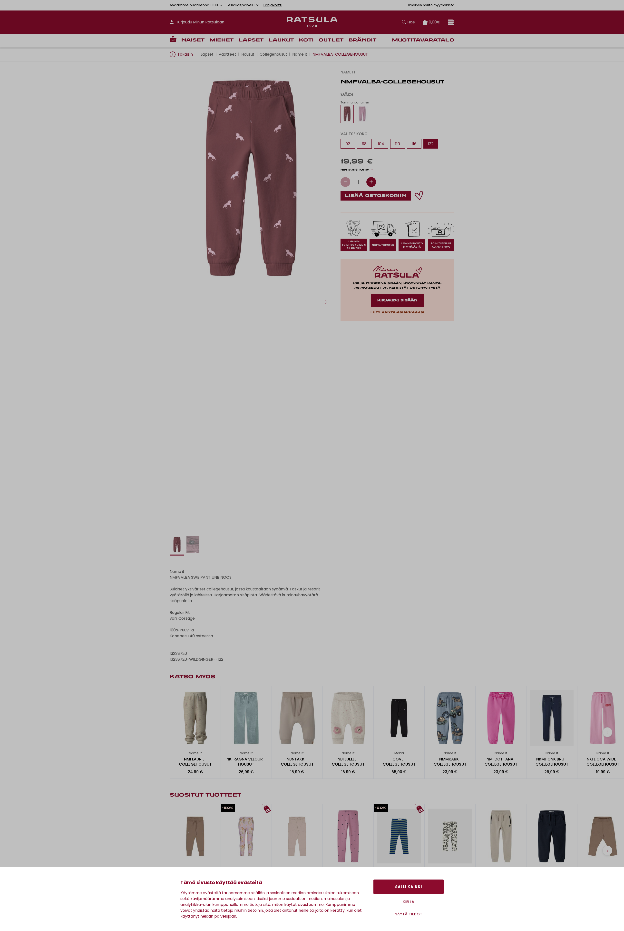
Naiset (193, 40)
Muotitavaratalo (423, 40)
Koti (306, 40)
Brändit (363, 40)
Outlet (331, 40)
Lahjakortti (272, 5)
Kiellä (408, 901)
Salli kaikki (408, 886)
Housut (247, 54)
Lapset (251, 40)
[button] (326, 302)
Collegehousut (273, 54)
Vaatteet (227, 54)
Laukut (281, 40)
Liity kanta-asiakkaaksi (397, 312)
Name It (299, 54)
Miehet (222, 40)
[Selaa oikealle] (607, 732)
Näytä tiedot (408, 914)
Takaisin (185, 54)
